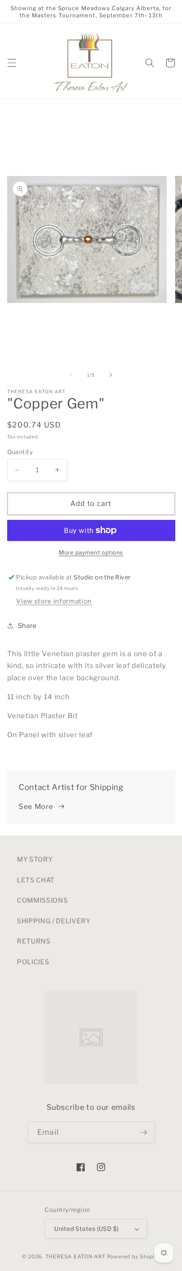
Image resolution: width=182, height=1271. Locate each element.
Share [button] (27, 626)
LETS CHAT (36, 880)
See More (36, 806)
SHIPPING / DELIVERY (54, 921)
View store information (54, 601)
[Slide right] (110, 375)
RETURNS (34, 941)
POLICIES (33, 962)
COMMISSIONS (42, 900)
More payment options (91, 552)
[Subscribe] (143, 1133)
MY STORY (34, 859)
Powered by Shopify (133, 1256)
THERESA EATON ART (75, 1256)
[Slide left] (71, 375)
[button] (11, 63)
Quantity (20, 452)
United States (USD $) (86, 1229)
